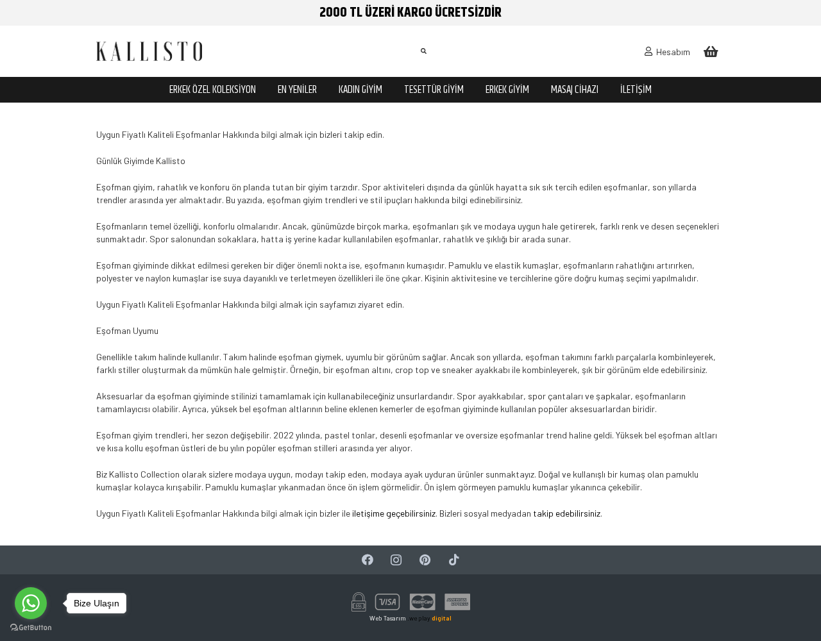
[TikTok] (453, 559)
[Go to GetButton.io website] (30, 628)
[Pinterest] (424, 559)
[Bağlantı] (149, 51)
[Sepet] (711, 51)
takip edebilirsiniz (566, 513)
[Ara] (423, 50)
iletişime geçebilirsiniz (394, 513)
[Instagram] (396, 559)
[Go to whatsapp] (31, 603)
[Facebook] (367, 559)
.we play (429, 618)
